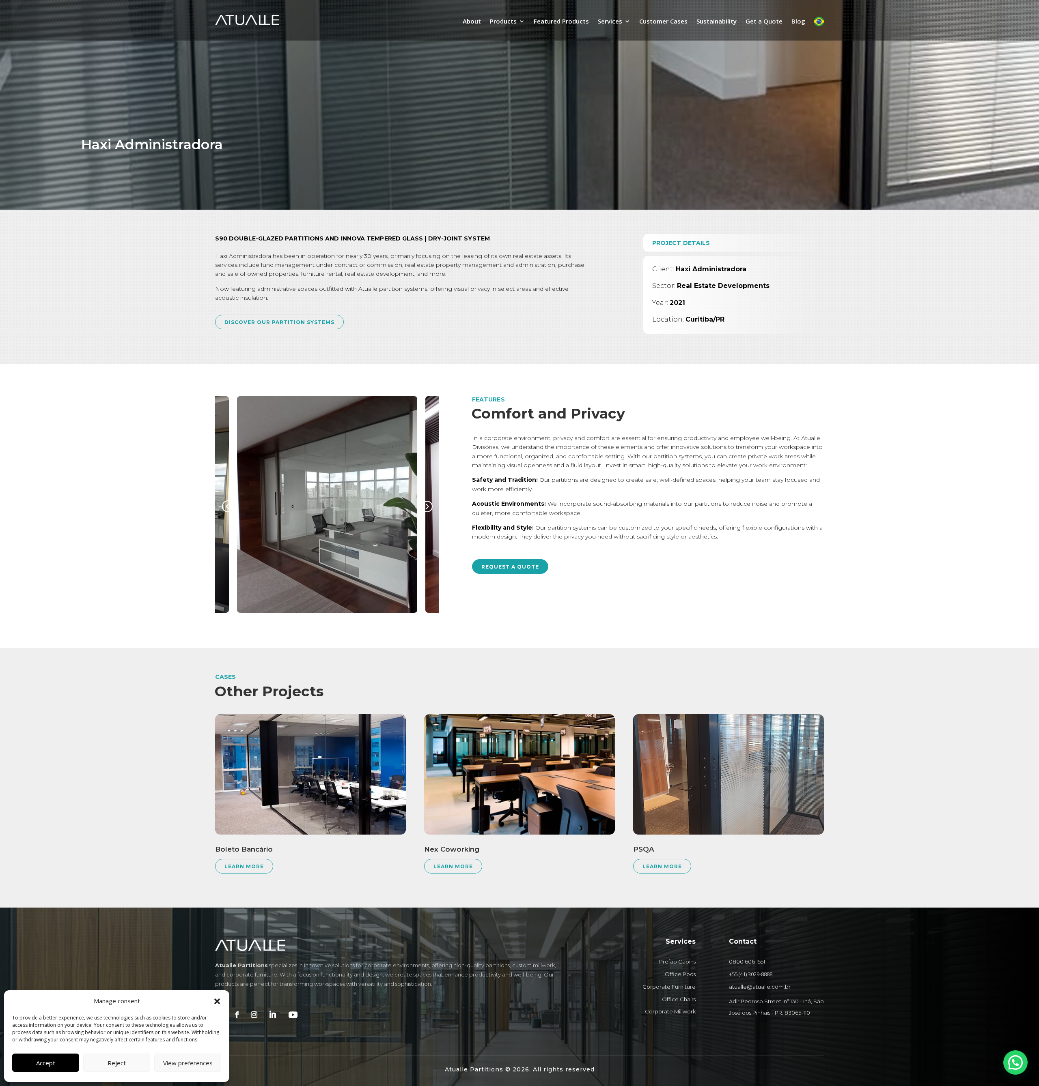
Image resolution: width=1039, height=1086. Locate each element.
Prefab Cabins (677, 961)
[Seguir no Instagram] (254, 1014)
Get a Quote (764, 21)
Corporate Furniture (669, 986)
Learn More (244, 866)
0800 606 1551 (747, 961)
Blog (798, 21)
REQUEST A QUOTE (510, 567)
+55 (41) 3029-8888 (750, 974)
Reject (117, 1063)
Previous (229, 506)
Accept (45, 1063)
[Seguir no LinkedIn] (272, 1014)
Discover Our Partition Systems (279, 322)
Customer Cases (663, 21)
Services (610, 21)
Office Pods (680, 974)
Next (424, 506)
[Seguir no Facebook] (237, 1014)
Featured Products (561, 21)
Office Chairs (679, 999)
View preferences (188, 1063)
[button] (217, 1001)
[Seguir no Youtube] (293, 1015)
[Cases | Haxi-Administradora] (397, 610)
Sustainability (716, 21)
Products (503, 21)
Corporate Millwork (670, 1011)
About (472, 21)
